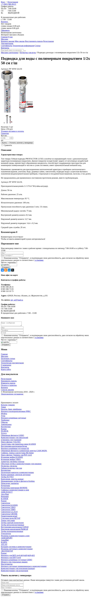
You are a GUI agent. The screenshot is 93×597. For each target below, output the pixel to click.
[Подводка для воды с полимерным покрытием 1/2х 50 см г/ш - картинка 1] (17, 112)
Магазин (4, 356)
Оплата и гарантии (9, 385)
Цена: (3, 129)
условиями (39, 260)
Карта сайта (6, 369)
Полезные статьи (8, 358)
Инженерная (11, 33)
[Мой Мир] (9, 270)
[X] (12, 270)
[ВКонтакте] (2, 270)
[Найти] (25, 50)
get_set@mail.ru (17, 300)
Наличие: (5, 127)
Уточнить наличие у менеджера (21, 143)
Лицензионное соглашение (12, 394)
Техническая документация (12, 363)
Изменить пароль (8, 383)
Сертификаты (6, 361)
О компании (6, 365)
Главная (4, 354)
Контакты (5, 367)
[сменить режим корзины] (8, 22)
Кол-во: (4, 136)
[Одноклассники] (5, 270)
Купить (4, 143)
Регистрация (13, 2)
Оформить (5, 30)
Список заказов (7, 390)
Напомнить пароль (9, 381)
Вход (3, 2)
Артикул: (5, 69)
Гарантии (5, 133)
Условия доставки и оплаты (12, 131)
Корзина (4, 22)
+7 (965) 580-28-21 (8, 4)
